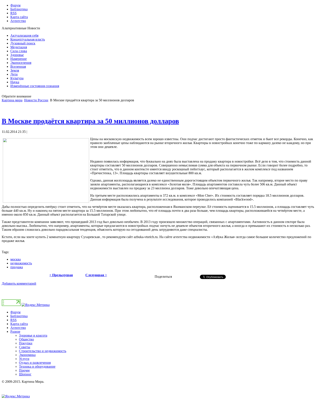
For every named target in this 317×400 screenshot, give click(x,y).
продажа (16, 267)
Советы (24, 347)
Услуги (24, 359)
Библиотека (19, 316)
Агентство (18, 327)
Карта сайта (19, 324)
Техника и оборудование (37, 366)
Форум (15, 312)
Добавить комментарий (19, 283)
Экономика (27, 355)
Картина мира (12, 100)
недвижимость (21, 263)
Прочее (24, 370)
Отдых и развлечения (35, 362)
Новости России (36, 100)
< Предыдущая (61, 275)
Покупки (25, 343)
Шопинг (25, 374)
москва (15, 259)
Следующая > (96, 275)
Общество (26, 339)
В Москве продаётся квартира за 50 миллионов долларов (90, 121)
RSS (13, 320)
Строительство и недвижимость (42, 351)
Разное (15, 331)
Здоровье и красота (33, 335)
